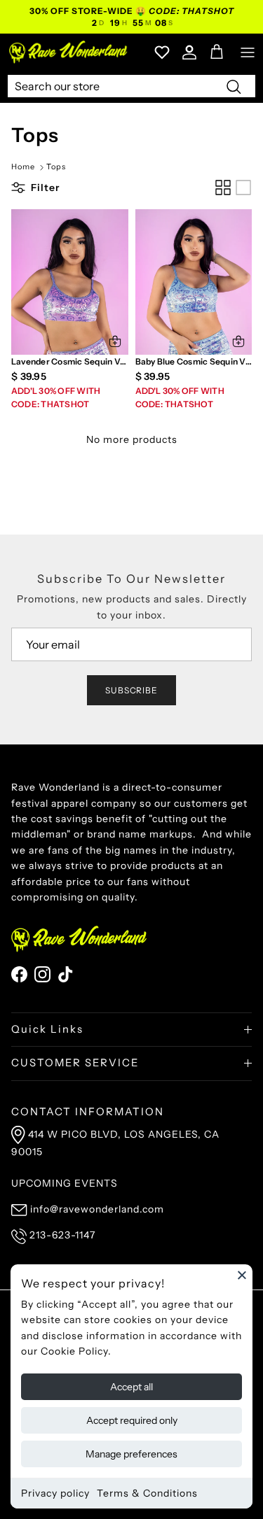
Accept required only (131, 1420)
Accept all (131, 1386)
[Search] (233, 86)
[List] (243, 187)
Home (23, 167)
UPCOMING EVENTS (64, 1183)
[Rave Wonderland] (68, 52)
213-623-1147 (62, 1235)
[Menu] (247, 52)
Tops (56, 167)
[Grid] (223, 187)
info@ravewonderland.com (97, 1209)
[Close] (241, 1274)
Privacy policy (55, 1493)
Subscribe (132, 690)
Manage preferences (131, 1454)
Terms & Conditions (147, 1493)
